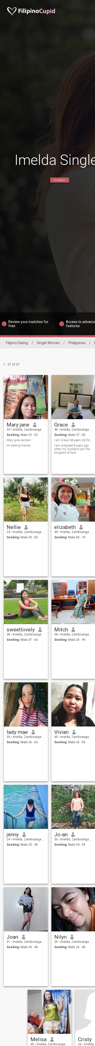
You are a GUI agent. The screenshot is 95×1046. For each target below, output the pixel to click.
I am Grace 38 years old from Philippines (73, 440)
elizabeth (65, 527)
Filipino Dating (17, 343)
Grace (61, 425)
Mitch (61, 630)
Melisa (38, 1039)
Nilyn (60, 937)
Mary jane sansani (19, 440)
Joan (12, 937)
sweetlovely (21, 630)
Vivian (61, 732)
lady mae (17, 732)
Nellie (14, 527)
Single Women (48, 343)
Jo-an (61, 834)
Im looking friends (19, 445)
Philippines (77, 343)
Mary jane (18, 425)
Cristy (85, 1039)
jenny (13, 834)
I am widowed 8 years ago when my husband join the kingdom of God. (72, 449)
